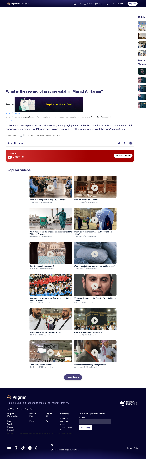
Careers (63, 424)
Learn (9, 421)
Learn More (10, 121)
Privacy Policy (133, 448)
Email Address (84, 418)
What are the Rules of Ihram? (86, 200)
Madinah (11, 430)
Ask (47, 421)
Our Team (64, 421)
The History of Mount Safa (40, 365)
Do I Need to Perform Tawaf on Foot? (45, 332)
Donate (32, 421)
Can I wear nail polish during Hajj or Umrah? (47, 200)
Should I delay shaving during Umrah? (90, 365)
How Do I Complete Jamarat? (41, 266)
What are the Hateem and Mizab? (88, 332)
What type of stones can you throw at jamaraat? (94, 266)
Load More (73, 377)
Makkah (10, 427)
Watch (10, 424)
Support (132, 4)
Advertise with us (66, 429)
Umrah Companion (13, 113)
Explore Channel (123, 155)
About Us (120, 4)
